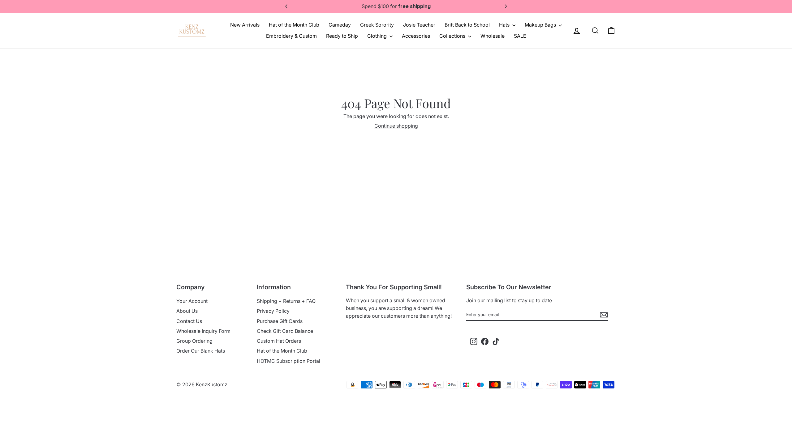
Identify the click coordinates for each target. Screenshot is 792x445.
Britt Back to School (467, 25)
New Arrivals (245, 25)
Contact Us (189, 321)
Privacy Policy (273, 311)
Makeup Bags (541, 25)
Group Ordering (194, 341)
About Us (187, 311)
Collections (453, 36)
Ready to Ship (342, 36)
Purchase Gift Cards (280, 321)
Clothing (377, 36)
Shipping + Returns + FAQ (286, 301)
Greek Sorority (377, 25)
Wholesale (492, 36)
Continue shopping (396, 126)
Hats (505, 25)
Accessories (416, 36)
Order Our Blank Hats (200, 351)
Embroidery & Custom (291, 36)
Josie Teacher (419, 25)
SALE (520, 36)
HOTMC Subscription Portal (288, 361)
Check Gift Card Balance (285, 331)
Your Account (192, 301)
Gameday (340, 25)
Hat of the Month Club (294, 25)
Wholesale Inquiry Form (203, 331)
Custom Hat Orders (279, 341)
